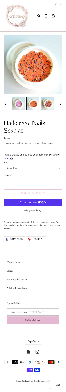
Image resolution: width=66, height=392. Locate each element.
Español (32, 341)
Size (5, 162)
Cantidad (8, 175)
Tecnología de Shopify (42, 381)
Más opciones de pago (33, 210)
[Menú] (60, 15)
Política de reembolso (17, 288)
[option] (18, 103)
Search (10, 270)
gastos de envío (14, 143)
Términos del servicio (17, 279)
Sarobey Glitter (27, 381)
